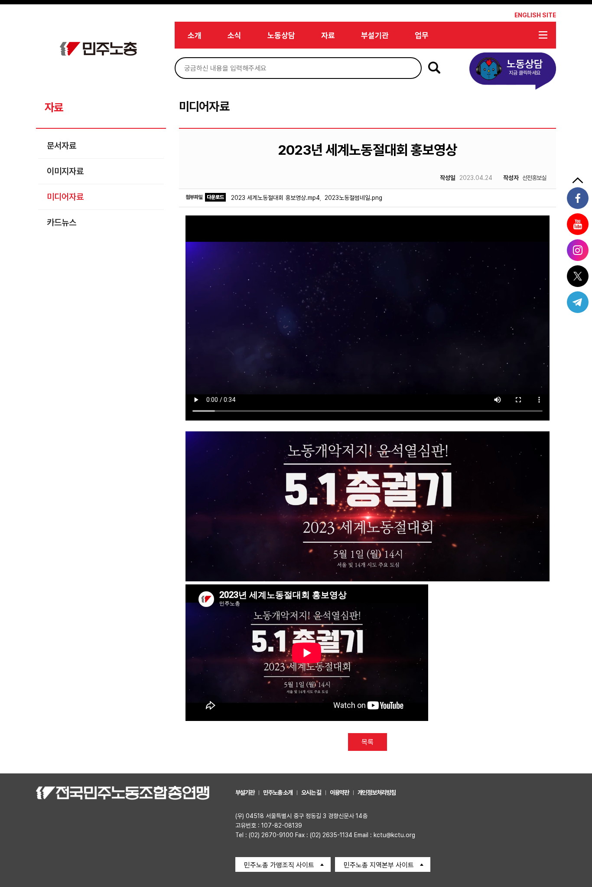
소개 (195, 35)
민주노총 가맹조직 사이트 (279, 865)
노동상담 (281, 35)
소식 (234, 35)
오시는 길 (311, 792)
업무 (422, 35)
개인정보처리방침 (377, 792)
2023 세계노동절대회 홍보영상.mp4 (275, 197)
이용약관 (339, 792)
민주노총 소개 (278, 792)
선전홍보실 (524, 177)
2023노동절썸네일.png (353, 197)
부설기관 (375, 35)
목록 (367, 742)
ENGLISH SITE (535, 15)
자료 (328, 35)
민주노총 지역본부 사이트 (379, 865)
